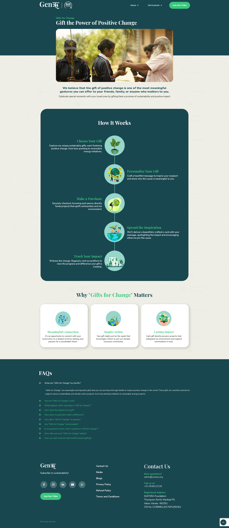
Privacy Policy (103, 484)
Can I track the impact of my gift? (59, 410)
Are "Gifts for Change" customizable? (61, 424)
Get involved (153, 5)
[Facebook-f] (43, 484)
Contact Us (102, 466)
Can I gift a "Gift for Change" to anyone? (62, 419)
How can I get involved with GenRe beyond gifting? (68, 438)
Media (99, 472)
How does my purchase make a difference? (64, 414)
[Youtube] (72, 484)
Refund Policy (103, 490)
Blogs (99, 478)
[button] (114, 383)
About (133, 5)
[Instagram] (53, 484)
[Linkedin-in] (63, 484)
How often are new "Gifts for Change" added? (65, 433)
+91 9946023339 (153, 486)
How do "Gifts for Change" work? (59, 400)
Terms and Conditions (107, 496)
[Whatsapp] (82, 484)
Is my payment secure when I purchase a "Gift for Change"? (71, 428)
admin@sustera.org (153, 477)
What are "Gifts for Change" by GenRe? (62, 383)
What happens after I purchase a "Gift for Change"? (67, 405)
